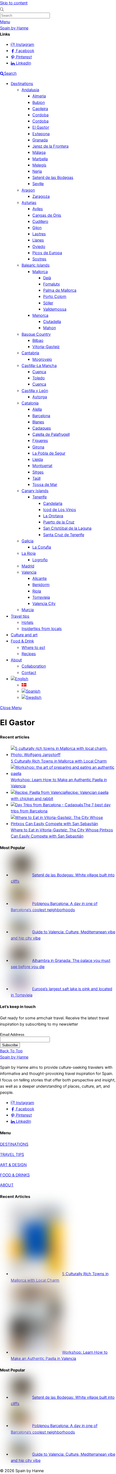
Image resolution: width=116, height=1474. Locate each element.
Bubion (38, 102)
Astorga (39, 396)
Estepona (41, 133)
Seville (38, 183)
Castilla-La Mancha (39, 365)
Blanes (38, 422)
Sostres (39, 259)
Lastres (39, 234)
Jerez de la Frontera (50, 146)
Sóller (48, 303)
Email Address (12, 1034)
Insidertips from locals (42, 628)
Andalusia (30, 89)
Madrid (28, 566)
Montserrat (42, 465)
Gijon (37, 227)
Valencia (29, 572)
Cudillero (40, 221)
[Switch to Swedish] (32, 697)
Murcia (28, 609)
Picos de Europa (47, 252)
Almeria (39, 96)
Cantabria (30, 352)
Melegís (39, 165)
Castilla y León (35, 390)
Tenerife (39, 497)
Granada (40, 140)
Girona (38, 447)
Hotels (27, 622)
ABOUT (6, 1185)
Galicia (27, 541)
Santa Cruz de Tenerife (63, 534)
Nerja (37, 171)
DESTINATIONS (14, 1144)
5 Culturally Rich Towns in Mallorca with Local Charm (59, 761)
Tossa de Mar (44, 484)
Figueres (40, 440)
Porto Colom (54, 296)
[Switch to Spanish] (31, 691)
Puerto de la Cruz (58, 522)
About (16, 660)
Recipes (29, 653)
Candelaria (52, 503)
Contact (29, 672)
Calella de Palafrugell (51, 434)
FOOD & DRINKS (15, 1175)
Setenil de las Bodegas (52, 177)
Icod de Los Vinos (59, 509)
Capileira (40, 108)
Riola (36, 591)
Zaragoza (41, 196)
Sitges (38, 472)
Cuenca (39, 371)
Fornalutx (51, 284)
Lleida (37, 459)
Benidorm (41, 584)
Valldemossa (54, 309)
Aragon (28, 190)
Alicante (39, 578)
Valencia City (44, 603)
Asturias (29, 202)
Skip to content (14, 3)
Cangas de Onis (46, 215)
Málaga (39, 152)
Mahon (49, 327)
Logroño (40, 559)
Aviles (37, 208)
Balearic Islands (36, 265)
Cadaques (41, 428)
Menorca (40, 315)
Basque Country (36, 334)
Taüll (36, 478)
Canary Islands (35, 490)
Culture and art (24, 634)
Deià (47, 277)
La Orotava (53, 515)
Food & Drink (22, 641)
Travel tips (20, 616)
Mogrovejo (42, 359)
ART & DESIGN (13, 1164)
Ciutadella (52, 321)
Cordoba (40, 115)
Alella (37, 409)
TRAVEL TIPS (12, 1154)
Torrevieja (41, 597)
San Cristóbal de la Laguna (67, 528)
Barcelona (41, 415)
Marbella (40, 158)
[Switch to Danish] (24, 685)
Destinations (22, 83)
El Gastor (40, 127)
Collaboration (34, 666)
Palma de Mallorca (59, 290)
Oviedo (38, 246)
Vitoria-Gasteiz (46, 346)
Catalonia (30, 403)
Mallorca (40, 271)
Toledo (38, 378)
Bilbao (37, 340)
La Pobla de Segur (48, 453)
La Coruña (41, 547)
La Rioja (29, 553)
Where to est (33, 647)
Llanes (38, 240)
